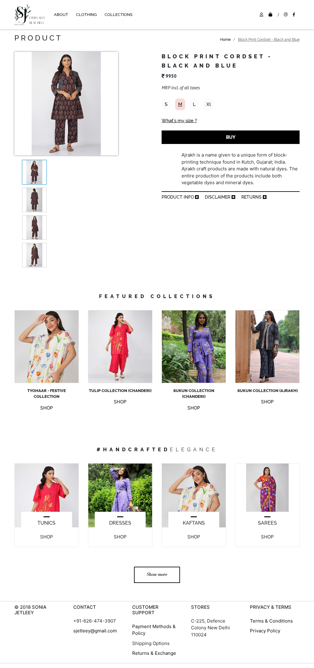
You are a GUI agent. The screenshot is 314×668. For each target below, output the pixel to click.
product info (178, 197)
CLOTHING (86, 14)
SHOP (46, 408)
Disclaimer (218, 197)
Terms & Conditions (271, 621)
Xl (208, 104)
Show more (157, 574)
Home (225, 39)
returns (252, 197)
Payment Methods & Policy (154, 629)
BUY (231, 137)
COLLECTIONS (118, 14)
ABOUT (61, 14)
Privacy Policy (265, 631)
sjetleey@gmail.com (95, 631)
